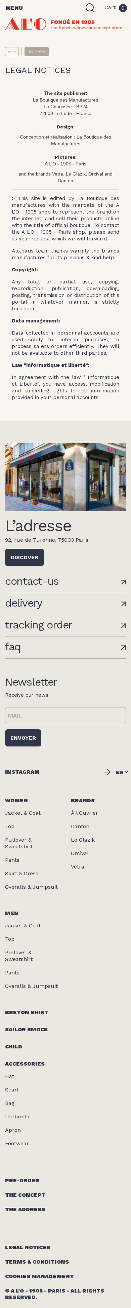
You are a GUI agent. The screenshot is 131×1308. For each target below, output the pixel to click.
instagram (22, 772)
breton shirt (26, 1012)
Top (9, 826)
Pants (12, 860)
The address (25, 1209)
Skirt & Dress (21, 873)
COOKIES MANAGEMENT (39, 1276)
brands (83, 800)
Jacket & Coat (23, 813)
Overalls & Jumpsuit (31, 887)
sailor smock (26, 1029)
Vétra (77, 866)
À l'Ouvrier (84, 813)
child (13, 1046)
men (11, 913)
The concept (25, 1195)
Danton (80, 826)
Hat (9, 1076)
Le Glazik (83, 840)
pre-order (22, 1180)
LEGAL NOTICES (27, 1247)
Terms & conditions (37, 1262)
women (16, 800)
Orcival (80, 853)
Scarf (12, 1089)
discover (24, 557)
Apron (13, 1130)
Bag (9, 1103)
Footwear (17, 1143)
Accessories (25, 1064)
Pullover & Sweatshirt (19, 843)
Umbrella (17, 1116)
